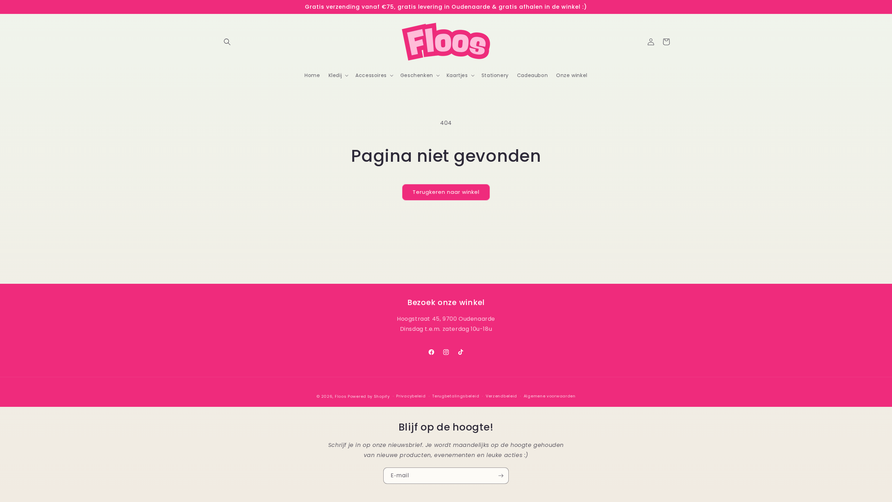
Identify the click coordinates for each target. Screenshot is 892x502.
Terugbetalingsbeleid (455, 396)
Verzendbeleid (501, 396)
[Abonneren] (500, 475)
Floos (341, 396)
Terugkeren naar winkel (446, 192)
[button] (227, 42)
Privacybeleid (410, 396)
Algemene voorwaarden (550, 396)
